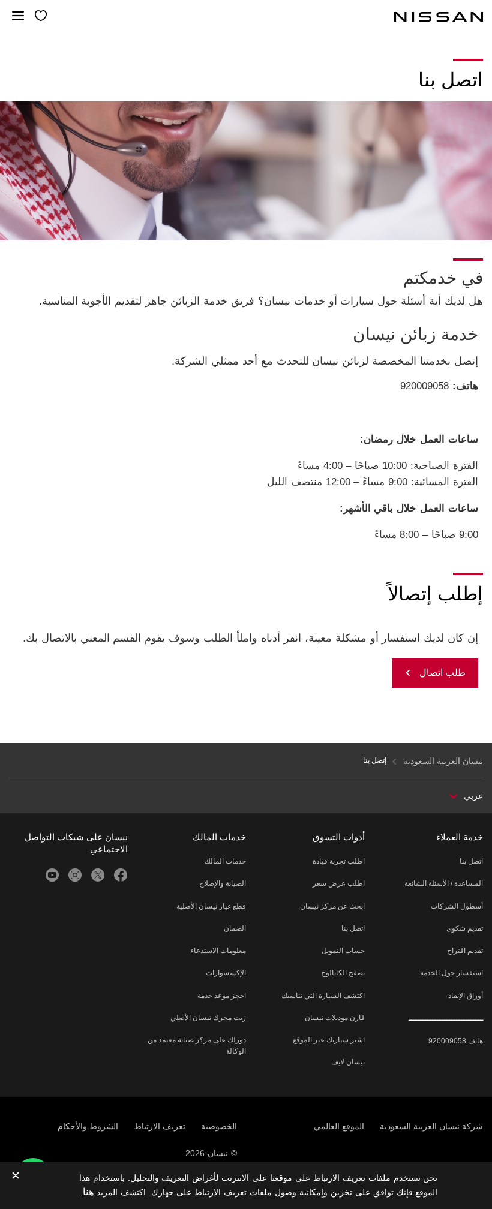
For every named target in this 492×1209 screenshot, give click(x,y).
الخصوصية (219, 1126)
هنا (88, 1192)
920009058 (424, 386)
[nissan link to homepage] (438, 17)
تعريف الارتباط (159, 1126)
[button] (18, 16)
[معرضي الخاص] (40, 16)
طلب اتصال (442, 672)
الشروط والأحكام (88, 1126)
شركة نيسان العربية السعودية (431, 1126)
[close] (15, 1176)
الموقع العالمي (339, 1126)
